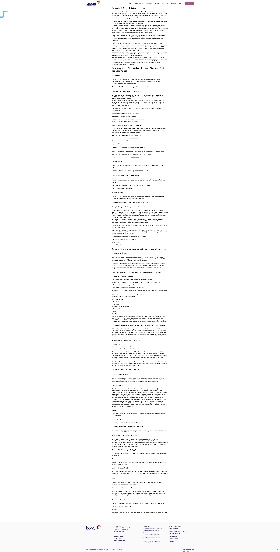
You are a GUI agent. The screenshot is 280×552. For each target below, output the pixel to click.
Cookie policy (118, 536)
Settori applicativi (175, 533)
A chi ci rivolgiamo (175, 526)
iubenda (114, 512)
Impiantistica (173, 528)
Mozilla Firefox (117, 302)
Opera (115, 313)
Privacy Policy (134, 113)
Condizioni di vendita (120, 540)
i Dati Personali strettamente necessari (153, 512)
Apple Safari (116, 304)
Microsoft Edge (117, 309)
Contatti (172, 541)
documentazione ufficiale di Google (137, 222)
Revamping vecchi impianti (177, 531)
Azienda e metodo (174, 539)
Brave (114, 311)
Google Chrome (118, 299)
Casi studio (173, 536)
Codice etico (118, 538)
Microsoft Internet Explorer (121, 306)
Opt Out (143, 236)
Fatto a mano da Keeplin (188, 549)
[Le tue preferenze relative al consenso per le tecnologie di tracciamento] (277, 549)
